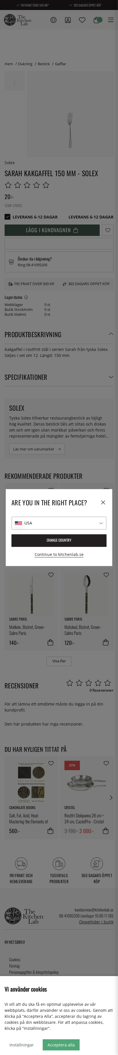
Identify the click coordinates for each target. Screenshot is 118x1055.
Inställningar (21, 1045)
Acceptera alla (61, 1045)
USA (28, 523)
